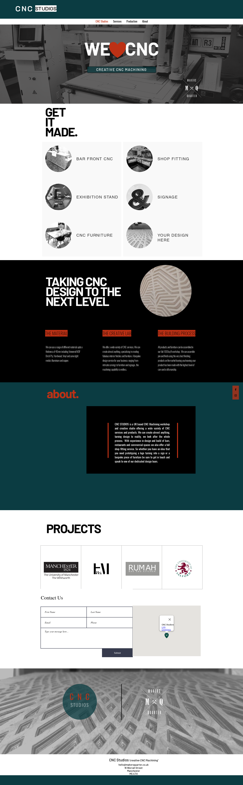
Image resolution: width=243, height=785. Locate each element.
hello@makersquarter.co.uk (134, 764)
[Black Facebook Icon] (235, 389)
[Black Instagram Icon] (235, 395)
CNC (81, 696)
